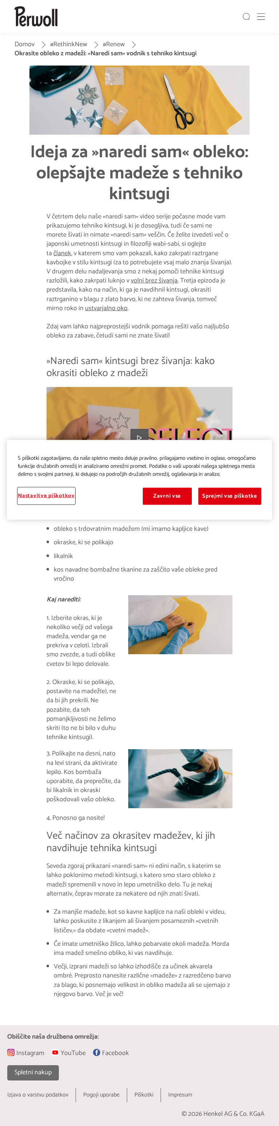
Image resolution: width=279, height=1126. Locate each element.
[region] (139, 479)
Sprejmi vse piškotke (229, 496)
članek (62, 253)
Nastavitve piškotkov (46, 495)
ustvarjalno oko (106, 308)
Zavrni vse (167, 496)
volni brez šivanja (154, 280)
